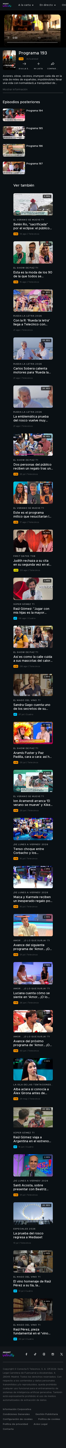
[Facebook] (26, 1354)
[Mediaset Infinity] (7, 5)
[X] (61, 1354)
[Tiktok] (35, 1354)
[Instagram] (52, 1354)
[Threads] (44, 1354)
